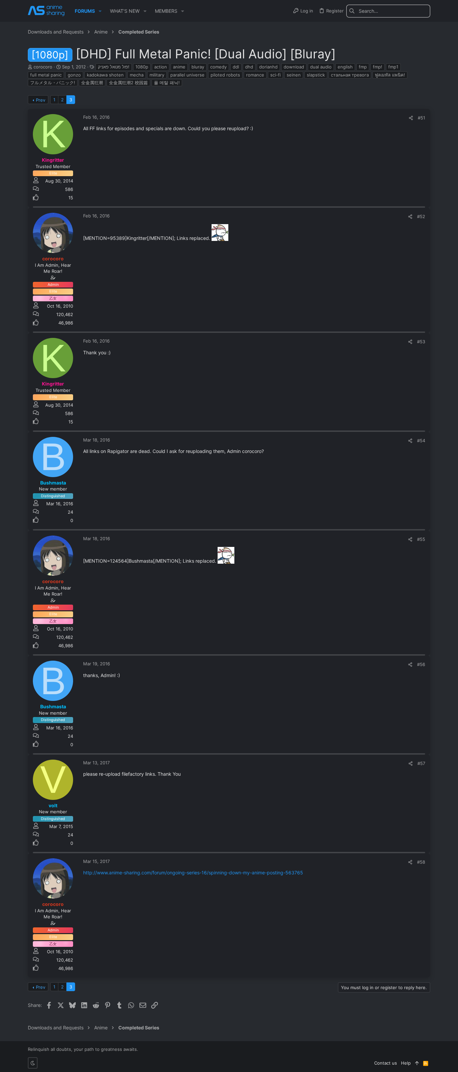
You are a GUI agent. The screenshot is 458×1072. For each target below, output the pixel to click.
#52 (421, 216)
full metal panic (46, 75)
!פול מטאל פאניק (113, 66)
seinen (294, 75)
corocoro (43, 66)
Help (406, 1063)
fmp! (377, 66)
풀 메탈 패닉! (167, 82)
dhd (249, 66)
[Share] (410, 118)
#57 (421, 763)
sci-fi (275, 75)
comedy (218, 66)
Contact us (385, 1063)
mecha (137, 75)
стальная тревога (350, 75)
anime (179, 66)
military (157, 75)
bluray (197, 66)
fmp (363, 66)
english (345, 66)
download (294, 66)
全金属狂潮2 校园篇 (128, 82)
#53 (421, 341)
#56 (421, 664)
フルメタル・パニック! (52, 82)
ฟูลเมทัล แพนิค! (390, 75)
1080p (141, 66)
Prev (40, 100)
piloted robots (225, 75)
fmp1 (393, 66)
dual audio (321, 66)
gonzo (74, 75)
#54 (421, 440)
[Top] (417, 1063)
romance (255, 75)
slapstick (316, 75)
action (160, 66)
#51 (421, 117)
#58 (421, 862)
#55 (421, 539)
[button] (100, 11)
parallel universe (187, 75)
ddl (236, 66)
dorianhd (268, 66)
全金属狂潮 (92, 82)
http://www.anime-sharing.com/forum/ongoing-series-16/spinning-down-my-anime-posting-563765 (193, 872)
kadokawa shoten (105, 75)
